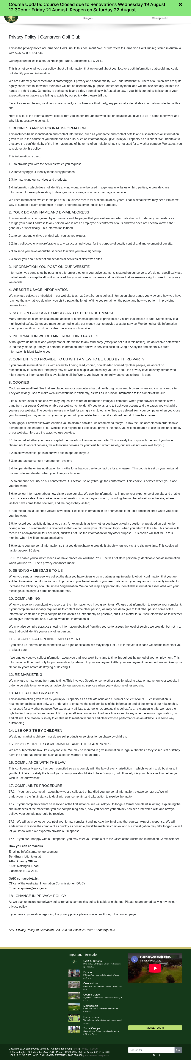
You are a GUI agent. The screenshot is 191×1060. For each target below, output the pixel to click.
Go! (178, 1049)
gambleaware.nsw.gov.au (96, 1055)
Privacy (84, 1048)
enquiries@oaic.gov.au (33, 888)
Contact (94, 1048)
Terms (76, 1048)
